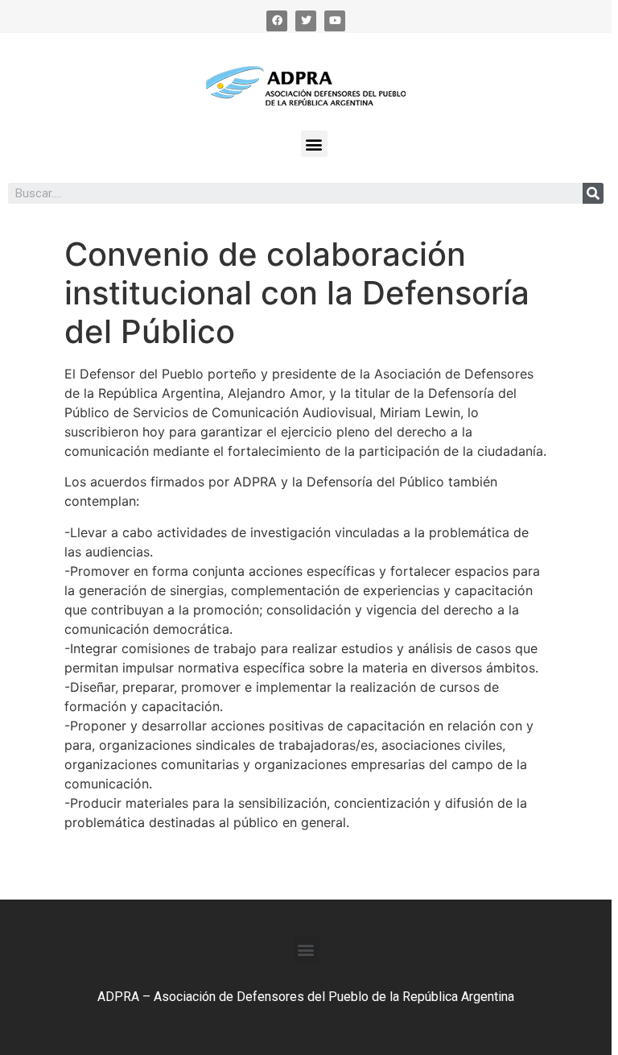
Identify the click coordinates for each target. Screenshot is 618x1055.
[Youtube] (334, 20)
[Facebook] (276, 20)
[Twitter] (305, 20)
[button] (314, 143)
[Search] (593, 193)
